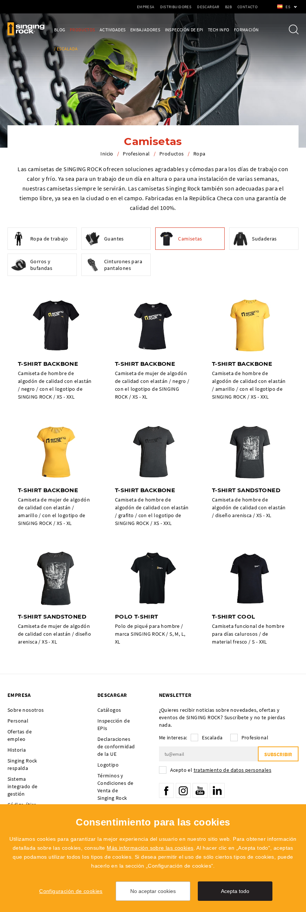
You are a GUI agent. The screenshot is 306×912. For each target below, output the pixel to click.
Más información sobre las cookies (150, 848)
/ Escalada (66, 48)
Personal (17, 720)
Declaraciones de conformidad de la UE (116, 746)
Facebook (166, 790)
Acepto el (220, 770)
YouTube (200, 790)
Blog (59, 29)
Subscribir (278, 754)
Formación (246, 29)
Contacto (247, 6)
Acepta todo (235, 891)
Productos (82, 29)
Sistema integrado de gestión (22, 786)
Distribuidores (176, 6)
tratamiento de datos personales (232, 770)
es (287, 6)
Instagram (183, 790)
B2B (228, 6)
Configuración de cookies (71, 891)
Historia (16, 749)
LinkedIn (217, 790)
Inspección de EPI (184, 29)
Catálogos (109, 710)
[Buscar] (294, 29)
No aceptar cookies (153, 891)
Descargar (208, 6)
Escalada (212, 737)
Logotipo (108, 764)
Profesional (136, 153)
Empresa (145, 6)
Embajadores (145, 29)
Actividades (112, 29)
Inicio (106, 153)
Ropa (199, 153)
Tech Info (219, 29)
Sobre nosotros (25, 710)
